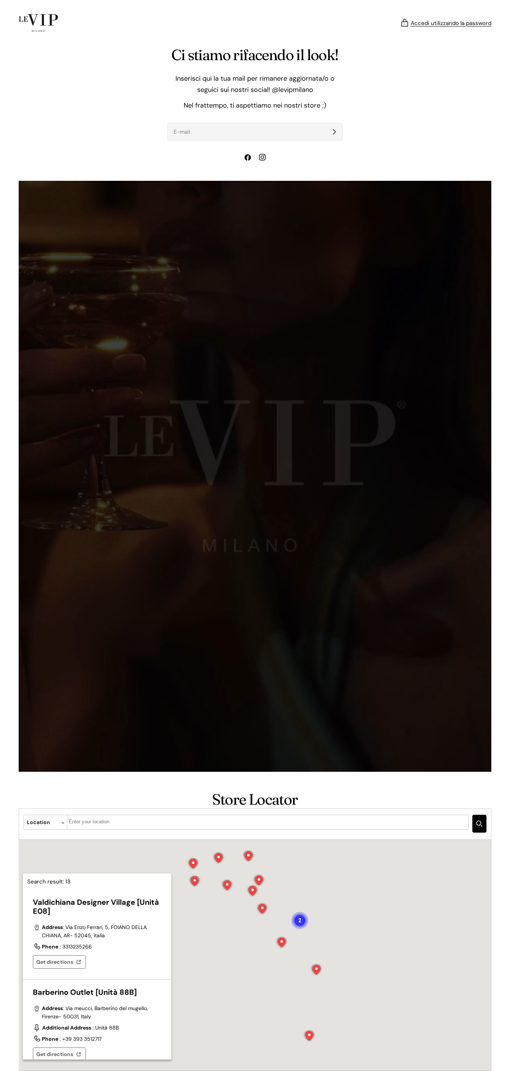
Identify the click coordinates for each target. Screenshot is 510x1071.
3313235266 (77, 946)
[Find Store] (479, 824)
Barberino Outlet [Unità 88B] (85, 992)
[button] (262, 909)
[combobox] (267, 822)
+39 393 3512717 (82, 1039)
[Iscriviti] (334, 132)
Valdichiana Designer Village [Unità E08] (96, 906)
